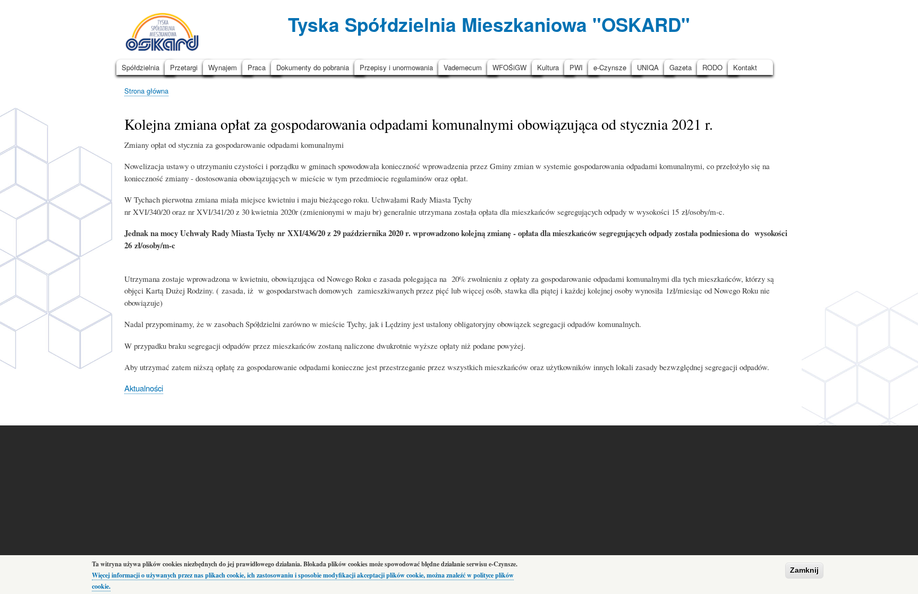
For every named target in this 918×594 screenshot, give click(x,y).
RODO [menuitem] (712, 67)
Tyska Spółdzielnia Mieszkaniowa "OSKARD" (489, 24)
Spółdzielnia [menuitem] (140, 67)
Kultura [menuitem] (548, 67)
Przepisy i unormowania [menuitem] (396, 67)
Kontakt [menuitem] (745, 67)
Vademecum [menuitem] (463, 67)
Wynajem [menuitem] (222, 67)
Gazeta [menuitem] (680, 67)
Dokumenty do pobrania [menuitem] (312, 67)
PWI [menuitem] (576, 67)
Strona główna (146, 91)
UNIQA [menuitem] (648, 67)
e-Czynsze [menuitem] (609, 67)
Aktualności (143, 388)
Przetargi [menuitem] (184, 67)
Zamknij (804, 570)
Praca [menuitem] (257, 67)
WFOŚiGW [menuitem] (509, 67)
